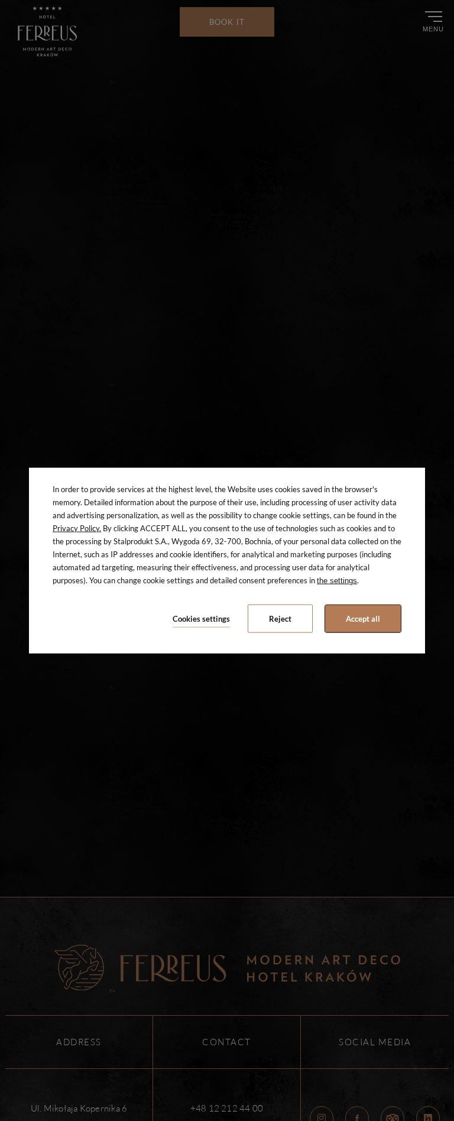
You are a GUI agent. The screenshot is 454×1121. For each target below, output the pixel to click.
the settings (337, 580)
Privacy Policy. (77, 527)
